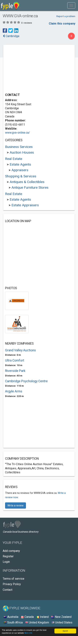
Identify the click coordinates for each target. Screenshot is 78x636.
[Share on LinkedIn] (16, 30)
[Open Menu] (71, 5)
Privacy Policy (12, 584)
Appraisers (19, 170)
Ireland (44, 617)
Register (8, 556)
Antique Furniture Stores (29, 187)
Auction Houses (22, 152)
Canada (29, 617)
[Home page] (10, 5)
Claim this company (62, 23)
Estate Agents (20, 164)
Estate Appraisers (25, 205)
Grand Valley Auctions (20, 350)
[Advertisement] (32, 69)
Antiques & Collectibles (27, 182)
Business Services (19, 147)
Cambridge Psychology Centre (26, 381)
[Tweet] (10, 30)
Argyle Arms (13, 391)
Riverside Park (15, 371)
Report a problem (65, 16)
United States (63, 622)
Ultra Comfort (14, 360)
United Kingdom (38, 622)
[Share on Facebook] (5, 30)
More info (28, 632)
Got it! (65, 630)
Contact (7, 589)
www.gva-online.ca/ (17, 132)
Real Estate (13, 159)
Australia (12, 617)
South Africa (15, 622)
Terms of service (13, 578)
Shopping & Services (20, 176)
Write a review (15, 505)
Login (6, 561)
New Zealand (62, 617)
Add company (11, 551)
